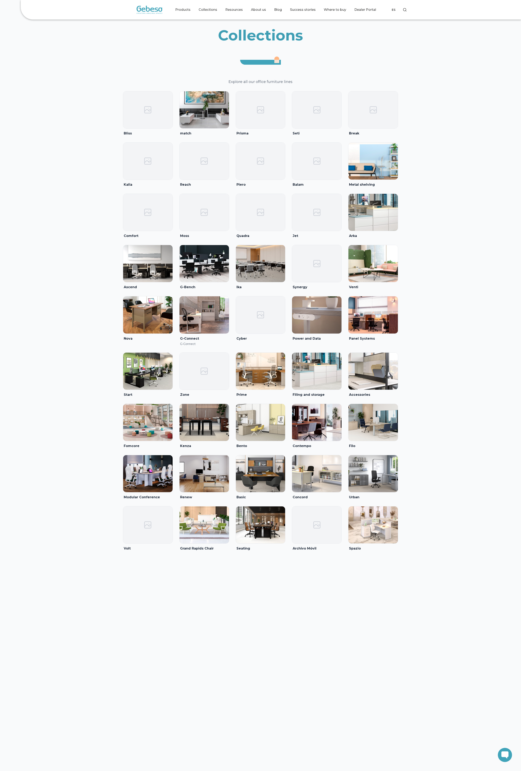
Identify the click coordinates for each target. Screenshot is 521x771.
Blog (278, 10)
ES (393, 10)
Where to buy (335, 10)
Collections (208, 10)
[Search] (404, 9)
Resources (234, 10)
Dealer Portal (365, 10)
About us (258, 10)
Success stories (303, 10)
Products (182, 10)
